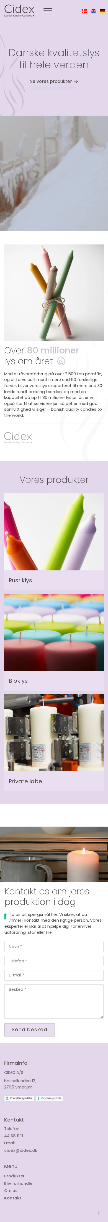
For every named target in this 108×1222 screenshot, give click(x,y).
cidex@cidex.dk (20, 1150)
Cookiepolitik (51, 1098)
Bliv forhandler (19, 1183)
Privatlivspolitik (21, 1098)
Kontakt (12, 1198)
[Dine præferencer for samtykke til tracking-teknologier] (5, 916)
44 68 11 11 (13, 1136)
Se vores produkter (51, 81)
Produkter (14, 1176)
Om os (10, 1191)
